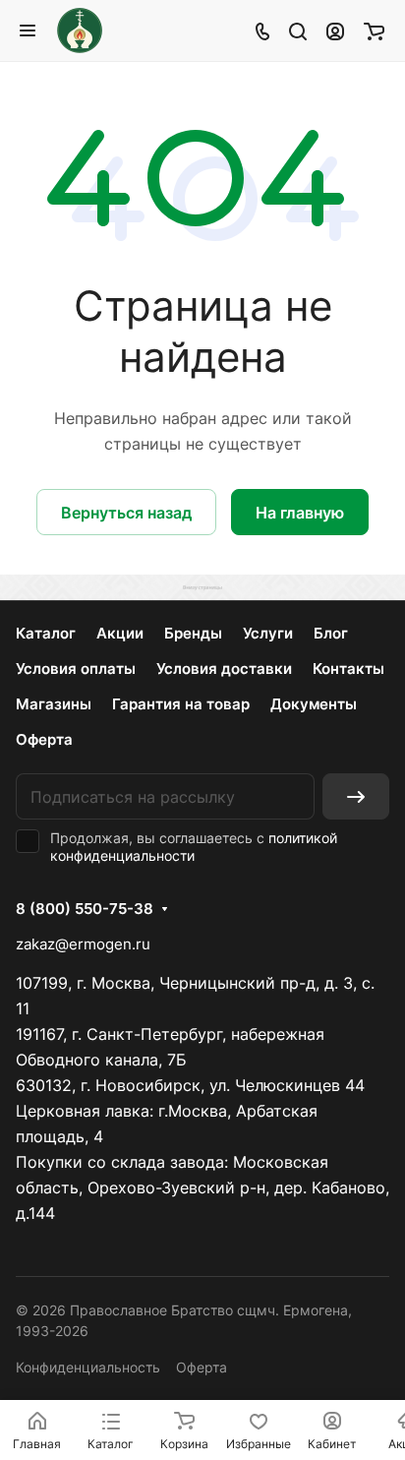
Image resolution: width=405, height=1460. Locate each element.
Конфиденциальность (88, 1367)
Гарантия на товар (181, 704)
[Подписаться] (355, 796)
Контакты (348, 668)
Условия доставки (224, 668)
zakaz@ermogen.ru (83, 944)
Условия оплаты (76, 668)
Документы (313, 704)
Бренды (193, 633)
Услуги (268, 633)
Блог (331, 633)
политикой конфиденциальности (193, 846)
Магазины (53, 704)
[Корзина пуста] (374, 30)
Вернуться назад (126, 512)
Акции (120, 633)
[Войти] (335, 30)
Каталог (46, 633)
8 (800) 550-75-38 (84, 909)
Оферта (44, 739)
